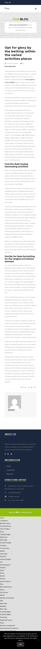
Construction (4, 548)
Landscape (3, 554)
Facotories (3, 617)
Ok (20, 644)
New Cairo (3, 609)
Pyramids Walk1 (5, 612)
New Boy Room (5, 523)
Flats (1, 584)
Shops (2, 573)
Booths (2, 576)
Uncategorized (10, 66)
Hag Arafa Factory (6, 620)
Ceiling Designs (5, 534)
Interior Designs (5, 559)
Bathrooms (4, 537)
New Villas (3, 603)
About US (10, 474)
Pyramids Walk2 (5, 614)
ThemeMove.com (26, 512)
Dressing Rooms (5, 526)
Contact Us (11, 470)
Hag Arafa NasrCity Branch (9, 628)
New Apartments (6, 587)
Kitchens (3, 556)
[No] (38, 640)
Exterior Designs (5, 543)
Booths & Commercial (7, 625)
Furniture (3, 545)
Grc (1, 562)
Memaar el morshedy (7, 598)
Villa (1, 601)
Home (11, 25)
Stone (2, 570)
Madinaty (3, 606)
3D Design (3, 540)
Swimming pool (5, 565)
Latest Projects (5, 581)
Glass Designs (5, 529)
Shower (2, 578)
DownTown (4, 592)
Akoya (2, 590)
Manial (2, 595)
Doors (2, 532)
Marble (2, 551)
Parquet (3, 567)
